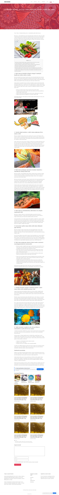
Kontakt (51, 1)
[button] (54, 1)
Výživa (16, 440)
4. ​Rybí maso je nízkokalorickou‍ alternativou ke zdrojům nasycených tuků (25, 65)
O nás (47, 1)
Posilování (35, 1)
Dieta (38, 1)
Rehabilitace (43, 1)
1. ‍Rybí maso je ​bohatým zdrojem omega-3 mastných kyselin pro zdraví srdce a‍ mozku (27, 62)
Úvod (31, 1)
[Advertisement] (29, 18)
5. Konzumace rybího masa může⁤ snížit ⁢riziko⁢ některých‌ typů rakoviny (25, 66)
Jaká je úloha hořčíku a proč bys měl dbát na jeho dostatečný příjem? (24, 442)
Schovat (30, 60)
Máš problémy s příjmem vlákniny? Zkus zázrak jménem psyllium (23, 441)
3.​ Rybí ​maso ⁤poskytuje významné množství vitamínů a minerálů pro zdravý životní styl (27, 64)
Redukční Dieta (32, 480)
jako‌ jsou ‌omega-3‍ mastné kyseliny (33, 330)
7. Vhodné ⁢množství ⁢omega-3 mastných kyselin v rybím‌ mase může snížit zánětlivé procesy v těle (28, 68)
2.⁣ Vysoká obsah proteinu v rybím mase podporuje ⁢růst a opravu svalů (25, 63)
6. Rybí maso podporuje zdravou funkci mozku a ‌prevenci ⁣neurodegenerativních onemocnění (28, 67)
